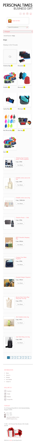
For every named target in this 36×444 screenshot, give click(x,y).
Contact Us (8, 381)
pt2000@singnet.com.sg (12, 418)
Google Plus (10, 399)
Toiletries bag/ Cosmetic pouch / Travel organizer (22, 158)
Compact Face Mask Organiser (21, 257)
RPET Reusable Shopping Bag (22, 238)
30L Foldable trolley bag (22, 317)
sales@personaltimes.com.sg (13, 417)
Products (9, 35)
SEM (11, 440)
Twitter (8, 394)
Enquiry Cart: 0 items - (16, 20)
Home (5, 35)
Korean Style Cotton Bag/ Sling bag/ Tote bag (22, 297)
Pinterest (9, 396)
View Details (20, 165)
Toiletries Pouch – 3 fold (22, 217)
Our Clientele (9, 379)
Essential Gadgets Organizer (23, 277)
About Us (8, 375)
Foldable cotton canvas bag (23, 197)
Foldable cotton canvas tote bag (23, 178)
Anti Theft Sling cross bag (23, 337)
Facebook (9, 391)
